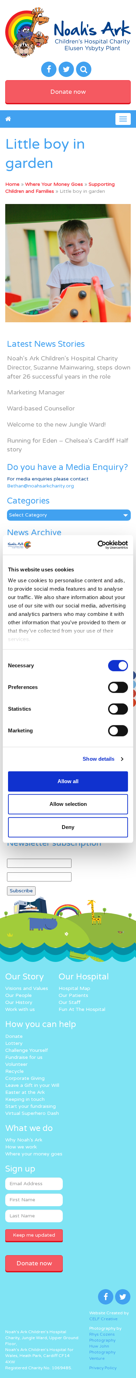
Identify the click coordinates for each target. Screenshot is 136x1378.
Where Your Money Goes (54, 184)
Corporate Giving (25, 1078)
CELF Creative (103, 1318)
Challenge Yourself (26, 1050)
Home (12, 184)
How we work (21, 1147)
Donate (14, 1036)
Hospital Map (74, 988)
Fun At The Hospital (82, 1009)
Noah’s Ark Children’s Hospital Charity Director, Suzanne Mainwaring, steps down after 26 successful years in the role (68, 367)
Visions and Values (26, 988)
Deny (68, 827)
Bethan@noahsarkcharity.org (40, 486)
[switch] (118, 687)
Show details (98, 759)
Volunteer (16, 1064)
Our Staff (70, 1002)
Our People (18, 995)
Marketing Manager (36, 392)
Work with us (20, 1009)
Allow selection (68, 804)
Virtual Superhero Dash (32, 1113)
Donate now (68, 92)
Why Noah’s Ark (23, 1140)
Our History (18, 1002)
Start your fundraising (30, 1106)
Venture (97, 1358)
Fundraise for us (24, 1057)
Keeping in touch (25, 1099)
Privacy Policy (102, 1367)
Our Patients (73, 995)
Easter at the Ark (25, 1092)
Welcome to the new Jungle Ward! (56, 424)
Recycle (14, 1071)
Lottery (14, 1043)
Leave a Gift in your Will (32, 1085)
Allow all (68, 781)
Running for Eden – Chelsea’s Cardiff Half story (67, 445)
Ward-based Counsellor (41, 408)
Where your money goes (33, 1154)
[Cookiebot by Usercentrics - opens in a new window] (98, 544)
